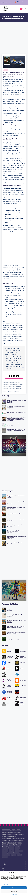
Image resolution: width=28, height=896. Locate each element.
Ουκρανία (4, 840)
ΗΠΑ (4, 834)
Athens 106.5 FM (10, 656)
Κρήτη (4, 836)
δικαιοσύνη (12, 844)
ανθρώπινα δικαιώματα (12, 842)
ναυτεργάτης (6, 388)
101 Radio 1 (9, 662)
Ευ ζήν (3, 868)
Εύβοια (18, 832)
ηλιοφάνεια (11, 846)
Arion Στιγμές (9, 691)
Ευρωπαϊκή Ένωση (11, 832)
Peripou (8, 650)
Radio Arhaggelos (23, 697)
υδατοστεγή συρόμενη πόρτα (17, 388)
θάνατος (17, 846)
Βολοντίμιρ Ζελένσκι (6, 830)
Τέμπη (15, 840)
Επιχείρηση (4, 866)
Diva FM (8, 697)
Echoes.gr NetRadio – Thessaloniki (22, 703)
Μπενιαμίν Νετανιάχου (6, 838)
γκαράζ (21, 384)
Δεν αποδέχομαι (14, 891)
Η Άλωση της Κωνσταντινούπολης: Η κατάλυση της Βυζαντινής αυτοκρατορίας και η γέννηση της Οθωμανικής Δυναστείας (16, 502)
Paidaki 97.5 (22, 656)
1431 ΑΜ (21, 650)
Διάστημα (4, 861)
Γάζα (18, 830)
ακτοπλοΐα (17, 382)
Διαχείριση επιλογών (4, 884)
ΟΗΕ (22, 838)
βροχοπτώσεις (5, 844)
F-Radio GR (9, 668)
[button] (26, 872)
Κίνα (21, 834)
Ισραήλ (16, 834)
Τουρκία (21, 840)
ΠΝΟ (10, 388)
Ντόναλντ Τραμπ (16, 838)
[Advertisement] (14, 37)
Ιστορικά (3, 870)
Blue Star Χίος (6, 382)
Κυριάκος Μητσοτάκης (11, 836)
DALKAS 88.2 (9, 685)
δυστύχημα (5, 386)
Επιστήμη (4, 864)
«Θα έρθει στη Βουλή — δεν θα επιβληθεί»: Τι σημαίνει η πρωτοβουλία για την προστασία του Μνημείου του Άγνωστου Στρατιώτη (16, 430)
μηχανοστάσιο (18, 386)
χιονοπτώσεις (5, 857)
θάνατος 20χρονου (11, 386)
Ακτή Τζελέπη (12, 382)
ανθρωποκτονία (6, 384)
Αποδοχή (14, 887)
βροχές (19, 842)
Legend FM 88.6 (22, 662)
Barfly (8, 703)
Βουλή (13, 830)
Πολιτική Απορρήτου (14, 894)
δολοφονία (18, 844)
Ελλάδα (5, 70)
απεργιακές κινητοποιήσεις (14, 384)
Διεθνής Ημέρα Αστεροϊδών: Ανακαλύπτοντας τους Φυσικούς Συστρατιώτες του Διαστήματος (16, 627)
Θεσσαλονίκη (10, 834)
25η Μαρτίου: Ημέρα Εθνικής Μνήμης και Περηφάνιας (16, 542)
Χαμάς (4, 842)
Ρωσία (10, 840)
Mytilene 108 (22, 668)
